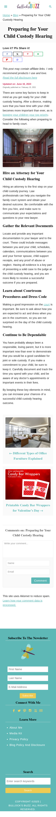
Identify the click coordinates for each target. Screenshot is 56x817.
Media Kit (16, 733)
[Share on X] (17, 54)
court (47, 304)
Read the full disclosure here (20, 77)
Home (6, 15)
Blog (15, 15)
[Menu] (5, 6)
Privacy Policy (19, 739)
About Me (16, 727)
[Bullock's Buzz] (28, 6)
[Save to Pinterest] (28, 54)
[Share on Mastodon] (17, 60)
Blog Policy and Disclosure (27, 744)
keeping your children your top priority (25, 114)
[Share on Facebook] (7, 54)
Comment (40, 580)
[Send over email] (38, 54)
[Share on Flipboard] (7, 60)
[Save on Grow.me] (46, 54)
